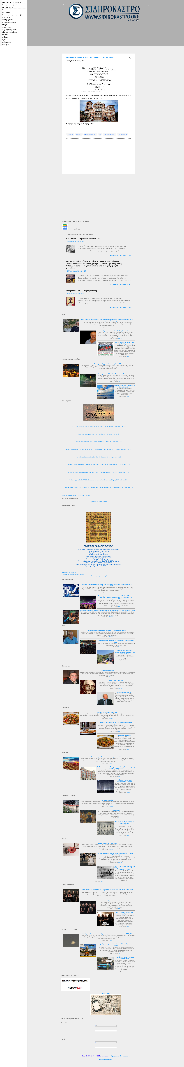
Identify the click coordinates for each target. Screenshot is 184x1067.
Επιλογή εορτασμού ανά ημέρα (98, 576)
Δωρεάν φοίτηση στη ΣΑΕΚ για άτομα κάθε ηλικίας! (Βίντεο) (107, 630)
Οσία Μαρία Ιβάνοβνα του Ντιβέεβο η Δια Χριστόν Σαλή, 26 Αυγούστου (98, 564)
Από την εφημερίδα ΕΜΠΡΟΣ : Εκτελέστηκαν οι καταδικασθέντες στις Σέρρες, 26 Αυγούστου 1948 (98, 480)
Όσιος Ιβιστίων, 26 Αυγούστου (98, 554)
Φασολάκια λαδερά (124, 735)
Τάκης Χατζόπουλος (107, 670)
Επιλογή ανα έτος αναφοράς (12, 2)
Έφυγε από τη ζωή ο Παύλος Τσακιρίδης (116, 331)
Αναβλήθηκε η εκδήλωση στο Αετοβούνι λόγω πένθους (124, 343)
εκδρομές (70, 134)
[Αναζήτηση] (148, 5)
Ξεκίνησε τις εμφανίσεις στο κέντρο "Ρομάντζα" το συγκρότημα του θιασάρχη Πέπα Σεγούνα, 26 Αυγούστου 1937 (99, 449)
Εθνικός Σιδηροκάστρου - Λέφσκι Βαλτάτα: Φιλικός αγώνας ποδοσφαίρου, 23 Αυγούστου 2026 (107, 585)
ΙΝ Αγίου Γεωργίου (90, 134)
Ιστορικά (5, 34)
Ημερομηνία (94, 502)
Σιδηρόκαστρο (122, 134)
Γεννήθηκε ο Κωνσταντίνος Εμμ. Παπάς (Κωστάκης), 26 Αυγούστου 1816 (99, 457)
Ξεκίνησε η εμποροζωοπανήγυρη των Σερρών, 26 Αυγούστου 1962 (98, 434)
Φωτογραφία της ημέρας (10, 5)
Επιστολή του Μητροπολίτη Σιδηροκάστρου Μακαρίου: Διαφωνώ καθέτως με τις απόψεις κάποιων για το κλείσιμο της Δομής (107, 320)
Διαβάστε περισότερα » (120, 255)
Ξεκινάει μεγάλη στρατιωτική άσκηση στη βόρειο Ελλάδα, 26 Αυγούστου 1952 (98, 441)
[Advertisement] (143, 54)
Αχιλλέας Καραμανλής (124, 692)
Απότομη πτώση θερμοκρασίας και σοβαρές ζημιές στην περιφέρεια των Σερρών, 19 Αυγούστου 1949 (98, 472)
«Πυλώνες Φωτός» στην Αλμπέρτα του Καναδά (124, 780)
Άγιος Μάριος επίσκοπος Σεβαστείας (81, 291)
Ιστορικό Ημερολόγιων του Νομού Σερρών (76, 495)
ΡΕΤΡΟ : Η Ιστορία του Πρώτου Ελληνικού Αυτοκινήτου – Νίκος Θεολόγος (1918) (124, 868)
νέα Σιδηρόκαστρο (109, 134)
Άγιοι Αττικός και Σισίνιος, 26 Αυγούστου (98, 556)
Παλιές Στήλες (105, 993)
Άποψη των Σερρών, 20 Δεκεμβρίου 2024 (107, 364)
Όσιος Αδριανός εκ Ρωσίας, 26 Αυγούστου (98, 562)
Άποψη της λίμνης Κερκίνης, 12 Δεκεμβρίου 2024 (124, 386)
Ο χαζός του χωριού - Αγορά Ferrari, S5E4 (125, 957)
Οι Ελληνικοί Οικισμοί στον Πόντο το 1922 (83, 239)
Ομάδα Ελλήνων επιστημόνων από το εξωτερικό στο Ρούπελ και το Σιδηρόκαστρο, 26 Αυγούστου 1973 (99, 464)
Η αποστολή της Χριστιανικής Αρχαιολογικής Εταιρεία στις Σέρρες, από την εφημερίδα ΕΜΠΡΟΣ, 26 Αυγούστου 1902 (99, 487)
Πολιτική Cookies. (105, 1059)
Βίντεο (4, 10)
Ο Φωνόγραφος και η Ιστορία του (107, 843)
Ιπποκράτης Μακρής (116, 680)
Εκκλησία (5, 44)
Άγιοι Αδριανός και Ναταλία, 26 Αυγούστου (98, 566)
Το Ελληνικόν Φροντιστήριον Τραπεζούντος (124, 822)
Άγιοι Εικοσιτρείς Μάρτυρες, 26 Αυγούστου (98, 558)
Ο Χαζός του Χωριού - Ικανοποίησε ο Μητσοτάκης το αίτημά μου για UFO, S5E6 (107, 934)
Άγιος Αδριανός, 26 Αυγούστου (98, 553)
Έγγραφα (5, 40)
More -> (111, 327)
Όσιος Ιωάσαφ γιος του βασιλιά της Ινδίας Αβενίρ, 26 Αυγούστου (98, 561)
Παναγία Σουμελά (107, 800)
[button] (130, 57)
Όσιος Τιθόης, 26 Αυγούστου (99, 559)
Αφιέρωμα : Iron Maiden (116, 901)
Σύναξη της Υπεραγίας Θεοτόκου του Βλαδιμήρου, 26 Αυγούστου (98, 549)
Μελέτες (5, 37)
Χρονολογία (103, 502)
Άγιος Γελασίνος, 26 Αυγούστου (99, 551)
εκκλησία (79, 134)
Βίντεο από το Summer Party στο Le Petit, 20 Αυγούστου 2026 (116, 641)
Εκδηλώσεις (6, 42)
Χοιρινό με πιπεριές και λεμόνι (107, 712)
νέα (100, 134)
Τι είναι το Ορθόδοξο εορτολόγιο (73, 574)
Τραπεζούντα (116, 810)
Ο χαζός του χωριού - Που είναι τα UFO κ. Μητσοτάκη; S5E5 (116, 944)
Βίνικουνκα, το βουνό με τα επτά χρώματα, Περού (107, 757)
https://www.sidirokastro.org (119, 1056)
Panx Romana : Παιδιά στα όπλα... (124, 913)
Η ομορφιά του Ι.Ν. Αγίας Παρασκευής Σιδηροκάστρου (115, 374)
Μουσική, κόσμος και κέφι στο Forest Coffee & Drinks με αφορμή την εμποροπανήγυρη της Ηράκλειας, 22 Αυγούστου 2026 (116, 597)
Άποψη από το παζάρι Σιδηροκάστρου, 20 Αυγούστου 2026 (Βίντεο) (125, 652)
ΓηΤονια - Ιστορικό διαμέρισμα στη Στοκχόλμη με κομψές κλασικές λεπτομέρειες (116, 767)
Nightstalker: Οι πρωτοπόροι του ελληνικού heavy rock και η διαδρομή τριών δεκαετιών (107, 890)
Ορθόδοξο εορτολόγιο (69, 572)
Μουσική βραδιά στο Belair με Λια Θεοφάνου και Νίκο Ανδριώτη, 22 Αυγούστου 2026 (107, 610)
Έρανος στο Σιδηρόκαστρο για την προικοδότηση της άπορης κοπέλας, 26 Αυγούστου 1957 (99, 426)
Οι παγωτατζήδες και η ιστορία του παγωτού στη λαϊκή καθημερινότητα (116, 853)
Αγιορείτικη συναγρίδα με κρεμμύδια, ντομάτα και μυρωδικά (116, 723)
